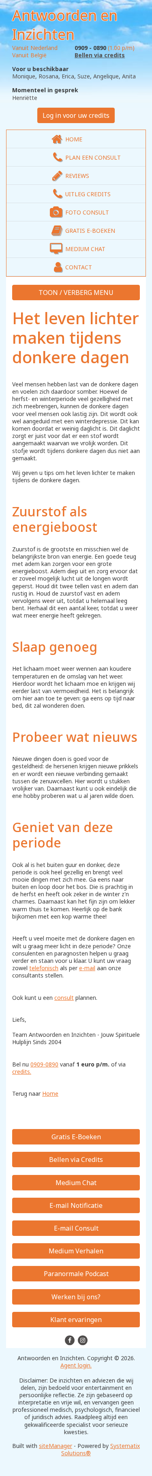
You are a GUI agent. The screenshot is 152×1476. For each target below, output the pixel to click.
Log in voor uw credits (76, 115)
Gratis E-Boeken (76, 1136)
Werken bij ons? (76, 1296)
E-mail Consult (76, 1228)
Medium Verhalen (76, 1250)
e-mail (87, 968)
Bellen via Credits (76, 1159)
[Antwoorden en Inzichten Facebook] (70, 1340)
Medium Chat (76, 1182)
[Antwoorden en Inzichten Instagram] (82, 1340)
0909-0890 (44, 1064)
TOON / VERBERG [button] (66, 292)
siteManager (55, 1446)
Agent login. (76, 1365)
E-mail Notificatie (76, 1205)
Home (50, 1093)
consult (64, 997)
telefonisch (43, 968)
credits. (21, 1071)
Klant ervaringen (76, 1319)
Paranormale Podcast (76, 1273)
